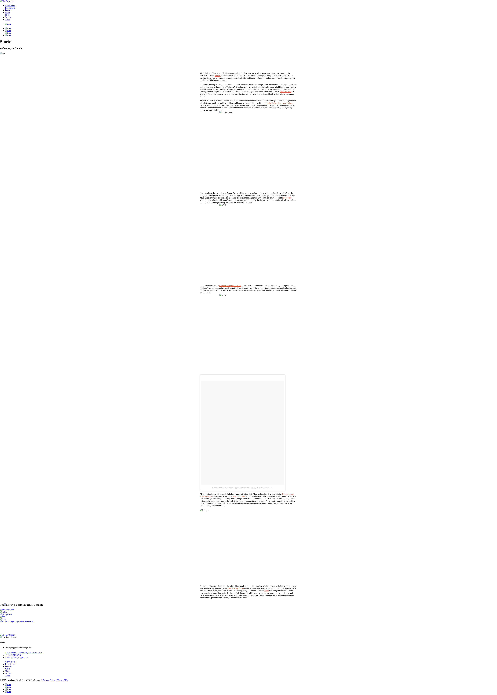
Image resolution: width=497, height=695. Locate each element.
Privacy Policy (49, 680)
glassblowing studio (236, 588)
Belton (217, 75)
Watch (7, 12)
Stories (8, 17)
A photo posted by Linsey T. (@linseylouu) (229, 488)
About (7, 19)
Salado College (238, 496)
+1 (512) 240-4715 (13, 655)
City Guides (10, 5)
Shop (7, 15)
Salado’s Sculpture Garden (230, 286)
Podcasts (8, 10)
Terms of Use (62, 680)
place (266, 591)
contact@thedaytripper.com (16, 657)
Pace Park (287, 198)
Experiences (10, 8)
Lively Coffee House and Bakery (279, 103)
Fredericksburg (286, 92)
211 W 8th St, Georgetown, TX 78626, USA (23, 653)
